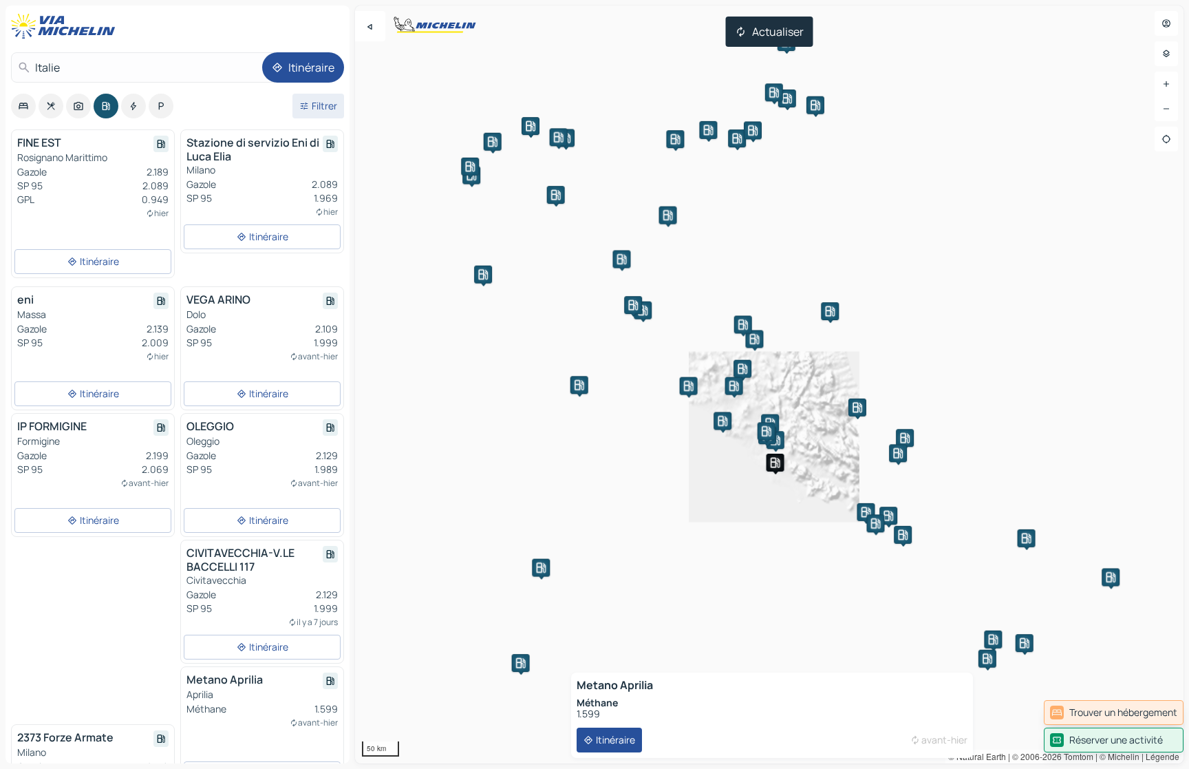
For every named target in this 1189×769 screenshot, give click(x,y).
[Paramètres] (1166, 53)
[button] (643, 310)
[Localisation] (1166, 139)
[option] (23, 106)
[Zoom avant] (1166, 84)
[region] (769, 384)
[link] (1113, 712)
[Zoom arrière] (1166, 108)
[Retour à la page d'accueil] (66, 26)
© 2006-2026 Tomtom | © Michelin (1075, 756)
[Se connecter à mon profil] (1166, 23)
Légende (1162, 756)
